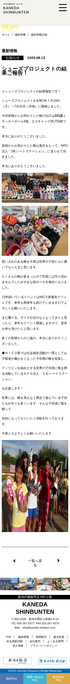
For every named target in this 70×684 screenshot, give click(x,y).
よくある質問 (55, 641)
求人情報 (17, 645)
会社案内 (35, 641)
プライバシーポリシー (43, 645)
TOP (8, 636)
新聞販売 (41, 636)
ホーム (6, 34)
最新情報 (20, 34)
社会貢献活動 (14, 641)
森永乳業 (58, 636)
